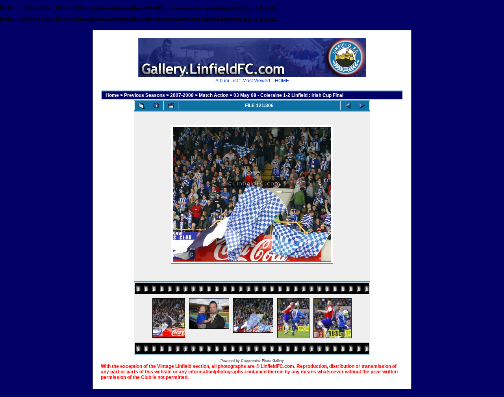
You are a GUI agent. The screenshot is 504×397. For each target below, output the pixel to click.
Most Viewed (256, 80)
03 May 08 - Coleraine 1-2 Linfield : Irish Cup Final (288, 95)
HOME (282, 80)
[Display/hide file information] (156, 105)
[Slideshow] (171, 105)
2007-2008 (182, 95)
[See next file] (362, 105)
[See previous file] (348, 105)
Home (112, 95)
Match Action (213, 95)
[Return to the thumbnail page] (142, 105)
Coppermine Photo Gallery (262, 361)
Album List (226, 80)
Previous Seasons (144, 95)
